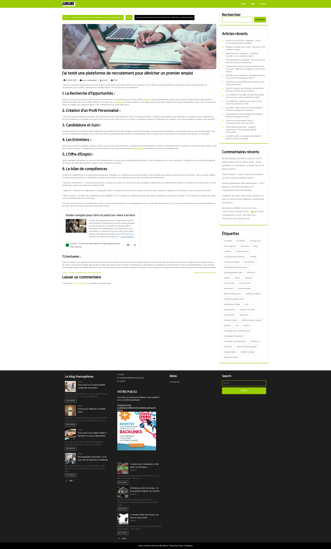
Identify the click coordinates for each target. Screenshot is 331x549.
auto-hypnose (230, 246)
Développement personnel (235, 267)
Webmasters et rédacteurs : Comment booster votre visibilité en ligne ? (242, 55)
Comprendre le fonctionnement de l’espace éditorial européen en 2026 (244, 115)
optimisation (229, 309)
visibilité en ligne (247, 352)
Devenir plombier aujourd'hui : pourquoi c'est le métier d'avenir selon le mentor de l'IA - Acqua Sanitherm (242, 162)
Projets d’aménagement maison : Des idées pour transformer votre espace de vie (243, 215)
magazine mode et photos (205, 272)
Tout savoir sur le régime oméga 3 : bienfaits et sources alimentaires (92, 434)
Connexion (175, 382)
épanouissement (231, 357)
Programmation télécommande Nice (237, 190)
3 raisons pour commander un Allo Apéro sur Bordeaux (144, 466)
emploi (147, 99)
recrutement (229, 315)
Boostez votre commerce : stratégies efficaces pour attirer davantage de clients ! (245, 77)
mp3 (246, 304)
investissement (244, 288)
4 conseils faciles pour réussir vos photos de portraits (144, 516)
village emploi (230, 352)
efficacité (251, 272)
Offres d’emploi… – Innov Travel (235, 174)
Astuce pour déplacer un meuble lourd (91, 410)
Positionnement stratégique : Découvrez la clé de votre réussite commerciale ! (245, 61)
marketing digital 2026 (234, 299)
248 (123, 538)
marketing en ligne (232, 304)
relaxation (244, 315)
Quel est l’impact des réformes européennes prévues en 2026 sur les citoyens (245, 90)
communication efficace (234, 256)
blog (256, 246)
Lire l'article (70, 400)
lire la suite (123, 482)
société (246, 325)
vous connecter (79, 283)
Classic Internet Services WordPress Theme (156, 545)
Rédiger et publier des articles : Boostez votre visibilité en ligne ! (245, 48)
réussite (227, 325)
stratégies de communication (237, 331)
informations (244, 283)
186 (71, 480)
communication (242, 251)
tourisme (228, 346)
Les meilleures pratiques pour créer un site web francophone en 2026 (244, 102)
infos (129, 17)
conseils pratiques (232, 262)
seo (237, 325)
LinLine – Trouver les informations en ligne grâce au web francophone (93, 17)
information (229, 283)
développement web (233, 272)
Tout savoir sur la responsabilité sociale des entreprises (91, 386)
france (237, 278)
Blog (253, 3)
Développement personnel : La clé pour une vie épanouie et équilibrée (93, 458)
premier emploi (137, 148)
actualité (228, 241)
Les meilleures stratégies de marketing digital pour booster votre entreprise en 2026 (245, 96)
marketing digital (253, 294)
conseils (253, 256)
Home (243, 3)
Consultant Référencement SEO (131, 378)
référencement (230, 320)
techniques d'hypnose (233, 336)
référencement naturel (251, 320)
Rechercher (231, 15)
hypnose (248, 278)
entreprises (118, 102)
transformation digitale (246, 346)
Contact (263, 3)
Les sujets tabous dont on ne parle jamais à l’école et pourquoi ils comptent (244, 109)
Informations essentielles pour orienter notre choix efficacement (245, 83)
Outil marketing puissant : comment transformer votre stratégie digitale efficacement (241, 130)
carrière (227, 251)
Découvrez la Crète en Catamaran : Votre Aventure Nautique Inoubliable (243, 42)
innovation (228, 288)
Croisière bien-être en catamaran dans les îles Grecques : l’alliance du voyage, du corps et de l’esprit (245, 69)
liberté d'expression (232, 294)
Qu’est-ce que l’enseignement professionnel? (81, 272)
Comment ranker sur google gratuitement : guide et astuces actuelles (244, 137)
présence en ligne (247, 309)
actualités (240, 241)
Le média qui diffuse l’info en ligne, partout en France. (136, 409)
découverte (249, 262)
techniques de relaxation (235, 341)
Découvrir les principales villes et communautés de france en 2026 (240, 122)
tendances (254, 341)
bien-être (245, 246)
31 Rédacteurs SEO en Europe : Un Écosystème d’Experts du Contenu (144, 490)
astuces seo (255, 241)
